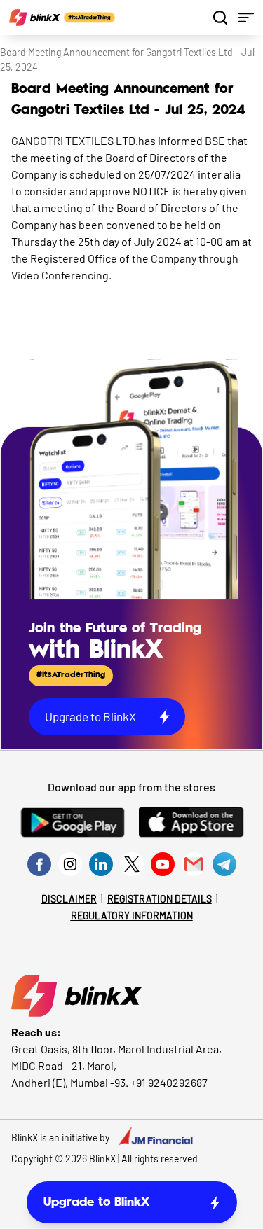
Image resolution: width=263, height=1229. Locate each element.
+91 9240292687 (169, 1082)
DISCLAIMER (69, 899)
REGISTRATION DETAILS (159, 899)
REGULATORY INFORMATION (132, 916)
